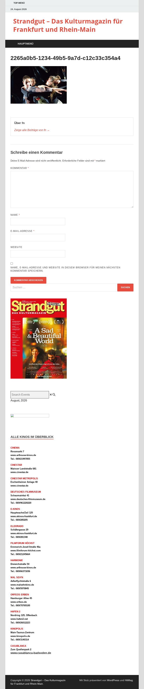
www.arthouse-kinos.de (23, 455)
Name (15, 215)
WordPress (113, 680)
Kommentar (20, 168)
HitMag (129, 680)
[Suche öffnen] (130, 44)
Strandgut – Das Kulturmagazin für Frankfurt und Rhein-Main (68, 25)
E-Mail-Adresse (22, 231)
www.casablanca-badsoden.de (31, 652)
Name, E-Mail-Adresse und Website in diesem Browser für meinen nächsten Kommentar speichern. (65, 269)
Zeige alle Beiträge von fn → (32, 130)
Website (16, 247)
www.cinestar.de (19, 472)
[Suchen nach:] (72, 287)
